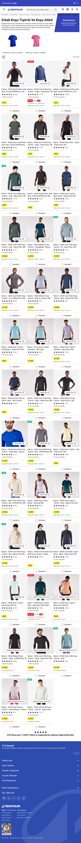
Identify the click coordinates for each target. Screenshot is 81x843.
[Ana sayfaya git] (15, 9)
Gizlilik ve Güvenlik (6, 817)
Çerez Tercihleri (6, 820)
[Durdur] (74, 3)
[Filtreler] (4, 57)
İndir (15, 3)
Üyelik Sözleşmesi (6, 812)
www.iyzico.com (21, 810)
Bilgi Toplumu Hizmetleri (23, 817)
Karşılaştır (16, 111)
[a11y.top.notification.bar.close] (78, 3)
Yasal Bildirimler (6, 815)
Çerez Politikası (21, 815)
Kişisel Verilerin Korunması (24, 812)
